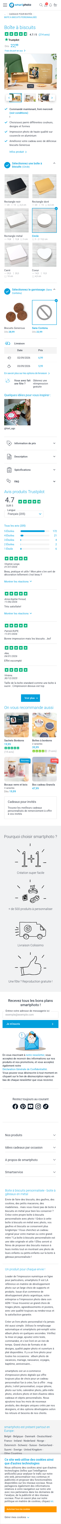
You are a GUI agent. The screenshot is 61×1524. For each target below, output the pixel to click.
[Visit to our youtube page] (30, 1106)
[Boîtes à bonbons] (44, 725)
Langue (11, 510)
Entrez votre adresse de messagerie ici (27, 1010)
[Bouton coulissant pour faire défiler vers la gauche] (9, 98)
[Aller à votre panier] (55, 4)
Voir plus (30, 698)
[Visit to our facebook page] (15, 1106)
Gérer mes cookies (15, 1517)
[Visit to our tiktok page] (45, 1106)
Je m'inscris (13, 1023)
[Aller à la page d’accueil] (20, 5)
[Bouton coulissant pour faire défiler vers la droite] (52, 98)
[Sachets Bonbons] (16, 725)
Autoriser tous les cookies (18, 1509)
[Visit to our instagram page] (38, 1106)
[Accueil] (5, 14)
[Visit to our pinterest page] (22, 1106)
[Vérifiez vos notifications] (50, 4)
